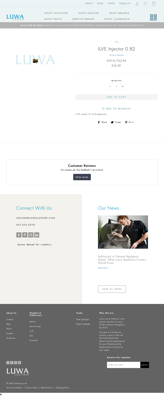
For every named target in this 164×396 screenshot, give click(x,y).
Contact (9, 319)
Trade (111, 3)
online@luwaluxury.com (35, 218)
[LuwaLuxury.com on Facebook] (151, 15)
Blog (100, 3)
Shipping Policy (62, 387)
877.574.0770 (25, 224)
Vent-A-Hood (35, 326)
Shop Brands (119, 13)
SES (31, 335)
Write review (82, 177)
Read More (103, 267)
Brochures (10, 338)
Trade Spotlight (82, 319)
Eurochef (34, 340)
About (89, 3)
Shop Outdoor (56, 13)
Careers (9, 333)
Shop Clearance (117, 19)
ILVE (31, 331)
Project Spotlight (83, 324)
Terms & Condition (14, 387)
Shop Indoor (88, 13)
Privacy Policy (32, 387)
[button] (116, 109)
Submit (144, 365)
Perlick (32, 321)
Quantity (116, 80)
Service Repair (83, 19)
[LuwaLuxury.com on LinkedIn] (155, 19)
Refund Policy (46, 387)
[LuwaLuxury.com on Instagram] (151, 19)
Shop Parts (53, 19)
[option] (82, 25)
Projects (125, 3)
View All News (112, 289)
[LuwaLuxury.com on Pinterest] (155, 15)
